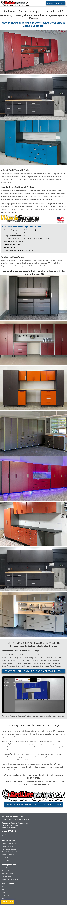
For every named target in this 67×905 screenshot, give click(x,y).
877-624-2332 (12, 831)
